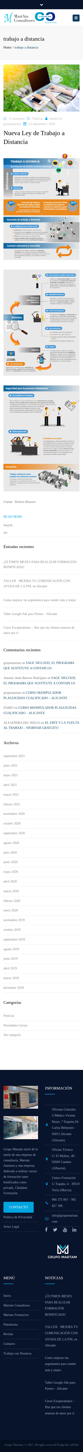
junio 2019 (10, 958)
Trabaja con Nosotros (17, 1353)
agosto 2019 (11, 949)
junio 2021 (10, 765)
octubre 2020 (12, 823)
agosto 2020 (11, 843)
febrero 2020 (11, 901)
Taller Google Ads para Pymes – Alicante (30, 614)
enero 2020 (10, 910)
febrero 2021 (11, 804)
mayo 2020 (10, 872)
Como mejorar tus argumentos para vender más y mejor (39, 600)
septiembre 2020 (14, 833)
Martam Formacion (16, 1315)
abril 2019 (10, 968)
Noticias (37, 118)
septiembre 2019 (14, 939)
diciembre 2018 (13, 987)
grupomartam (12, 124)
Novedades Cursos (15, 1025)
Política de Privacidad (17, 1217)
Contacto (18, 1207)
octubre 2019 (12, 929)
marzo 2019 (11, 978)
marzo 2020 (11, 891)
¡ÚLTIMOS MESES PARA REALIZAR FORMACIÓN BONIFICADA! (40, 564)
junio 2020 (10, 862)
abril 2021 (10, 785)
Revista (8, 1334)
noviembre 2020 (14, 814)
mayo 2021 (10, 775)
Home (7, 47)
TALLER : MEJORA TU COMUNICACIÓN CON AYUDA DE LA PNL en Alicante (36, 583)
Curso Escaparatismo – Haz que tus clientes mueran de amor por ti (38, 630)
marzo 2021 (11, 794)
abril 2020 (10, 881)
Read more (12, 516)
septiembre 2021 (14, 756)
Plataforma (10, 1324)
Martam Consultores (16, 1305)
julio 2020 (10, 852)
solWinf (74, 1444)
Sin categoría (12, 1035)
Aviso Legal (11, 1226)
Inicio (7, 1295)
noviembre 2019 (14, 920)
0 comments (17, 118)
